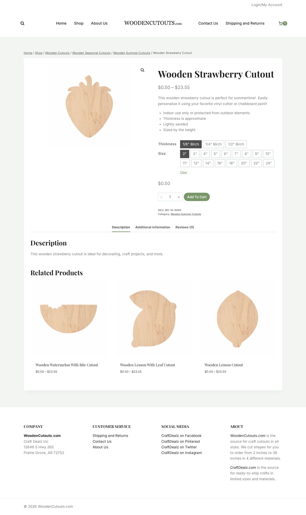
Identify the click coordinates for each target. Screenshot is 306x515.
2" (185, 154)
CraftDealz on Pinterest (180, 441)
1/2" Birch (236, 144)
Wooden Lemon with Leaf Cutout (147, 364)
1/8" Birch (191, 144)
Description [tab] (121, 227)
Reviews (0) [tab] (184, 227)
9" (257, 154)
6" (226, 154)
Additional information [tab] (152, 227)
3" (195, 154)
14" (208, 163)
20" (244, 163)
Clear (183, 172)
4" (205, 154)
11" (185, 163)
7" (236, 154)
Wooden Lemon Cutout (224, 364)
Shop (78, 23)
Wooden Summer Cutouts (186, 214)
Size (162, 153)
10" (268, 154)
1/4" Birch (213, 144)
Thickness (167, 144)
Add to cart (196, 197)
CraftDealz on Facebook (181, 436)
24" (269, 163)
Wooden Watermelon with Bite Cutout (67, 364)
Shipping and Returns (245, 23)
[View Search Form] (22, 23)
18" (232, 163)
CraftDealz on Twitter (179, 447)
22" (256, 163)
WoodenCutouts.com (42, 436)
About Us (99, 23)
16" (220, 163)
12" (196, 163)
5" (216, 154)
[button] (142, 70)
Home (61, 23)
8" (247, 154)
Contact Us (208, 23)
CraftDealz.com (243, 467)
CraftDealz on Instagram (181, 453)
